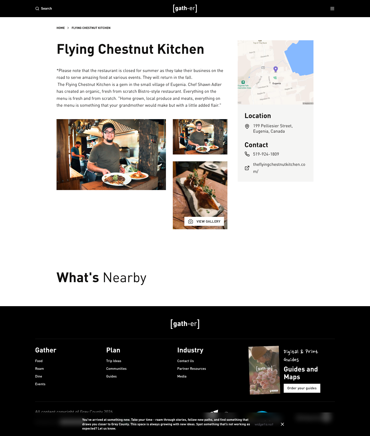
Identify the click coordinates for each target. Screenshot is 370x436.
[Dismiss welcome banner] (282, 424)
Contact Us (185, 361)
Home (61, 28)
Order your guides (302, 388)
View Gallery (208, 221)
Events (40, 384)
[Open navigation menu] (332, 8)
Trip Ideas (113, 361)
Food (39, 361)
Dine (38, 376)
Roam (39, 369)
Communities (116, 369)
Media (181, 376)
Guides (111, 376)
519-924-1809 (266, 154)
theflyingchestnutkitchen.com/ (279, 168)
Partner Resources (191, 369)
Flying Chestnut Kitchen (91, 28)
